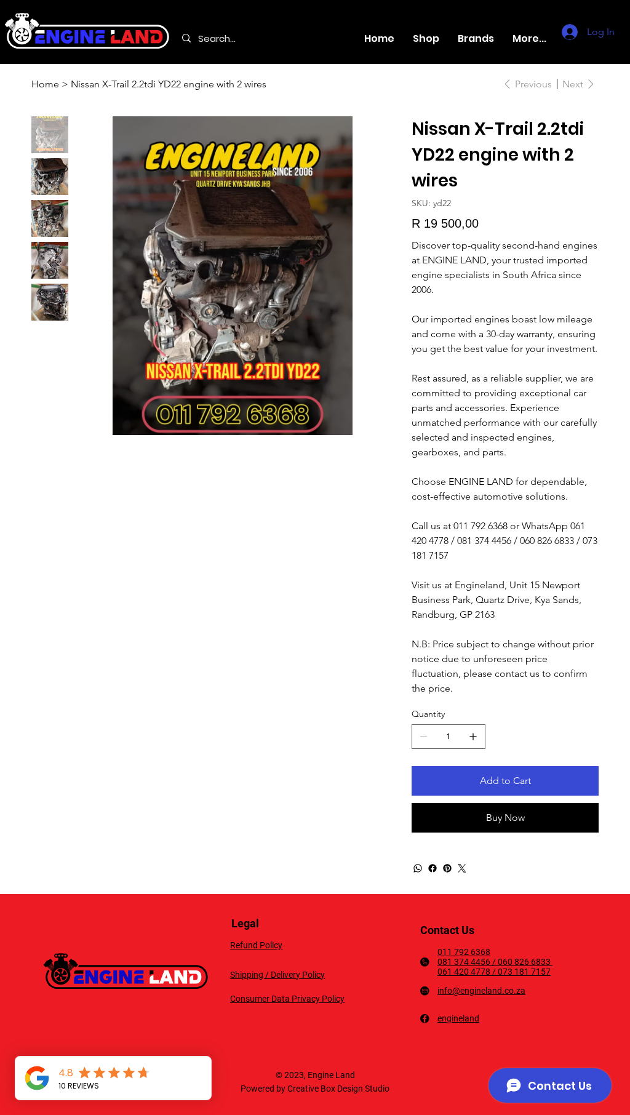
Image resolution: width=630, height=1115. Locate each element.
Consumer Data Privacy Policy (287, 999)
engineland (458, 1018)
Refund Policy (256, 945)
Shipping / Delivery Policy (277, 975)
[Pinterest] (447, 868)
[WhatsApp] (418, 868)
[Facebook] (432, 868)
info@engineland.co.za (481, 991)
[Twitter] (462, 868)
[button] (476, 38)
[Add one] (473, 736)
